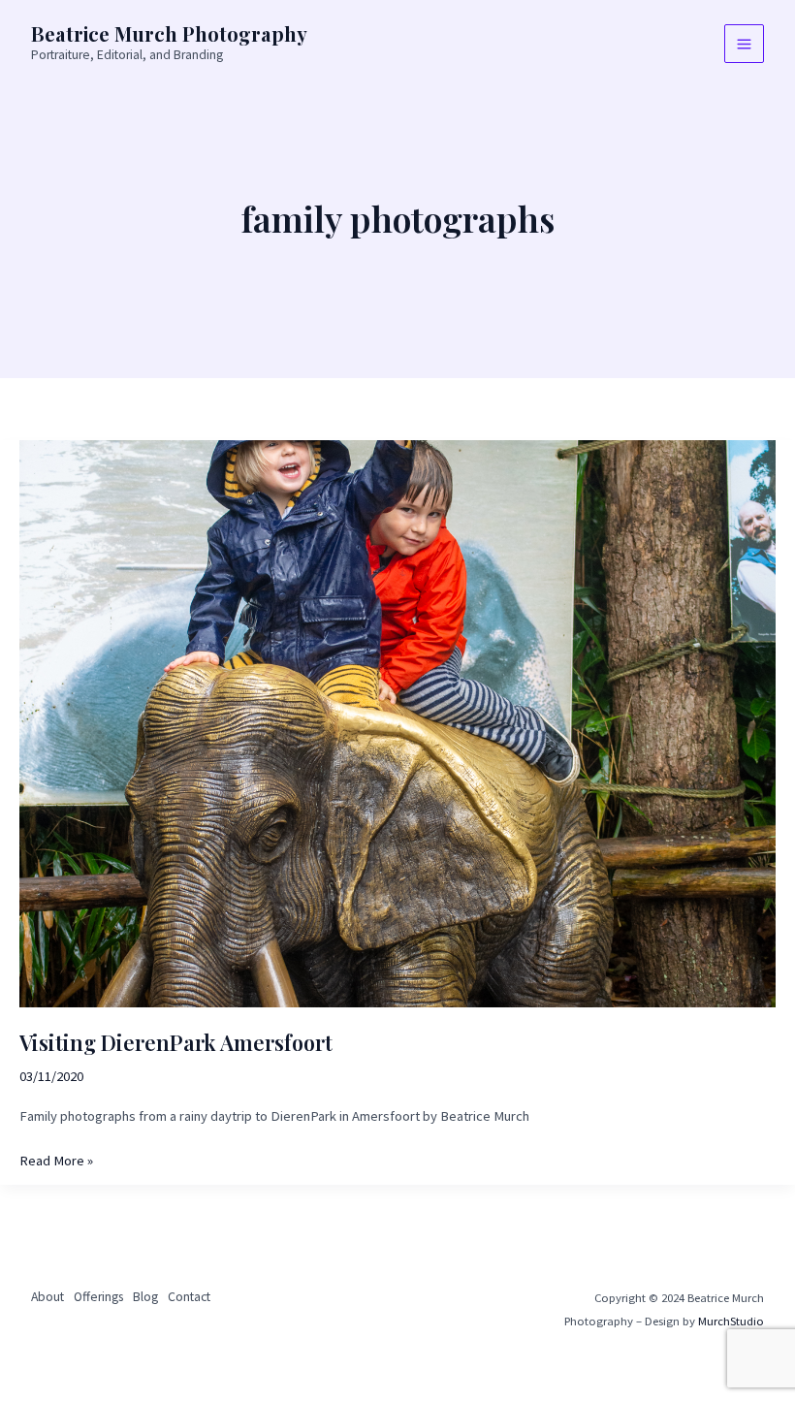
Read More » (56, 1162)
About (47, 1297)
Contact (189, 1297)
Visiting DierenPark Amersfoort (176, 1042)
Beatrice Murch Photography (169, 33)
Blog (145, 1297)
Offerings (98, 1297)
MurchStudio (731, 1320)
